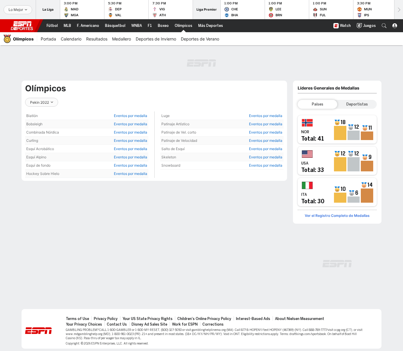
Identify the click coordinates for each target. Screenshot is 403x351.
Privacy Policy (106, 319)
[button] (384, 25)
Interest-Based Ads (253, 319)
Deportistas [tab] (357, 104)
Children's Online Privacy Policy (204, 319)
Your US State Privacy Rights (147, 319)
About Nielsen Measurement (299, 319)
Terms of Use (77, 319)
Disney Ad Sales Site (149, 324)
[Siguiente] (398, 9)
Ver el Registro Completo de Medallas (337, 215)
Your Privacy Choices (84, 324)
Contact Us (117, 324)
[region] (86, 144)
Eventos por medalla (130, 115)
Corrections (213, 324)
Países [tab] (317, 104)
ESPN (22, 25)
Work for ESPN (185, 324)
